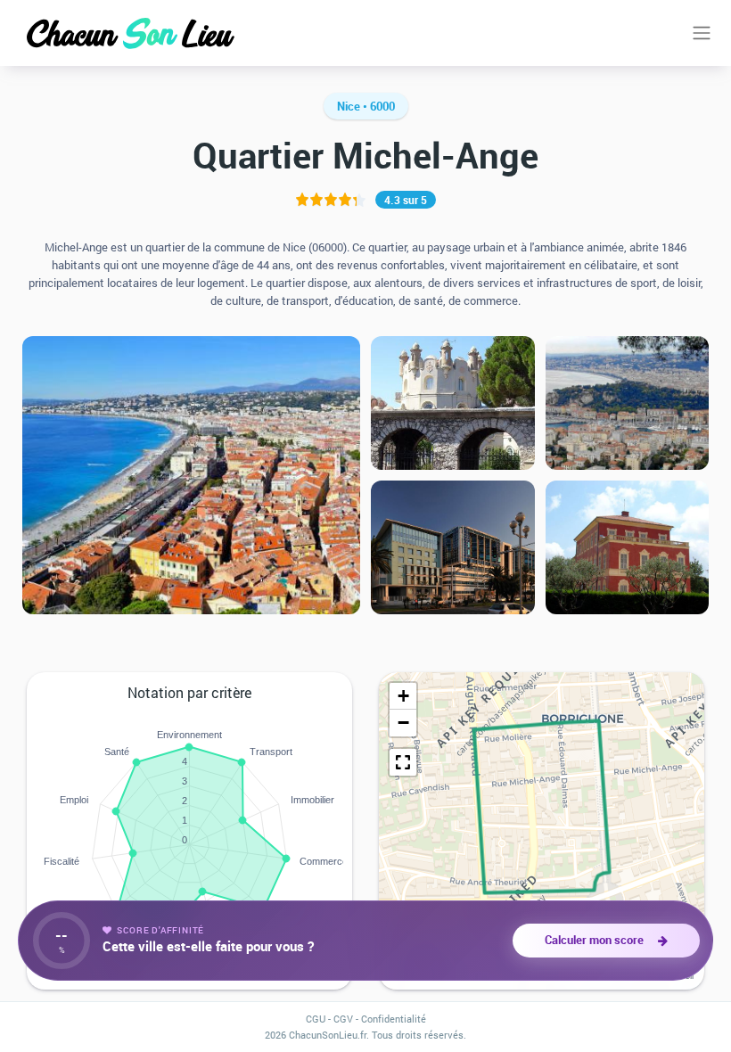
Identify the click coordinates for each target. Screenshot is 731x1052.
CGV (343, 1018)
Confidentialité (393, 1018)
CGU (315, 1018)
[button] (403, 696)
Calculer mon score (597, 940)
